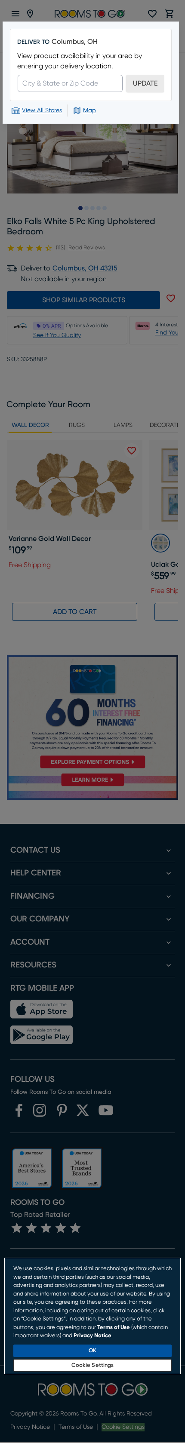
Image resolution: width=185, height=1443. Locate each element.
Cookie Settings (92, 1365)
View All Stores (42, 110)
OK (92, 1351)
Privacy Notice (92, 1336)
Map (89, 110)
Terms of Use (113, 1327)
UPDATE (145, 83)
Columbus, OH (75, 41)
